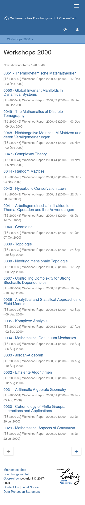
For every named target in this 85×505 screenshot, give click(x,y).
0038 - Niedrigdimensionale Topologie (36, 261)
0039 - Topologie (18, 244)
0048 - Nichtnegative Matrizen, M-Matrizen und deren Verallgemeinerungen (42, 135)
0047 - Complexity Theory (25, 154)
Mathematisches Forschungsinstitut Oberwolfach (16, 473)
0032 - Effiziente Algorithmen (28, 372)
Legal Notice (29, 487)
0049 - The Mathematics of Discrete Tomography (33, 113)
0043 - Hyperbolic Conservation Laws (35, 188)
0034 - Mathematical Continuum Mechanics (40, 337)
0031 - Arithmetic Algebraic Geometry (35, 389)
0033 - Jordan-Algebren (23, 355)
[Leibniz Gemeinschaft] (68, 476)
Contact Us (11, 487)
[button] (65, 29)
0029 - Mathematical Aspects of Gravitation (39, 427)
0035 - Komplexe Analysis (25, 320)
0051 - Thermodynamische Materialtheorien (40, 73)
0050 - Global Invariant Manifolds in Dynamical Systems (33, 92)
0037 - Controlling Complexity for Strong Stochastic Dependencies (37, 280)
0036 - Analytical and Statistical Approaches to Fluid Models (42, 301)
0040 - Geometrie (18, 226)
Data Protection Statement (22, 491)
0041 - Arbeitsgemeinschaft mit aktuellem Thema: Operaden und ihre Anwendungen (39, 207)
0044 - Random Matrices (24, 171)
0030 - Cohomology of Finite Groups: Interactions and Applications (34, 408)
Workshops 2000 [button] (19, 39)
